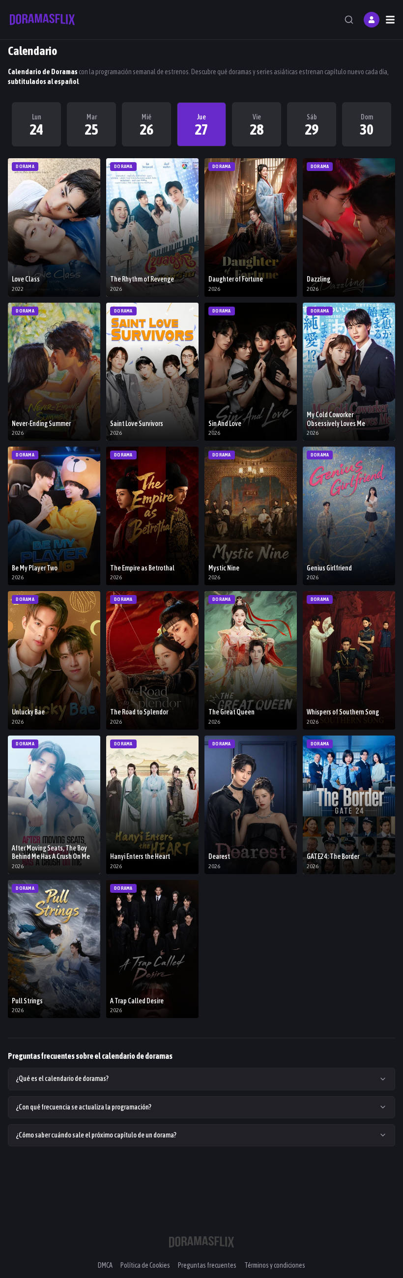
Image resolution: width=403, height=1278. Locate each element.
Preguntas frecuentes (207, 1265)
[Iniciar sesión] (371, 20)
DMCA (105, 1265)
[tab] (36, 124)
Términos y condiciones (274, 1265)
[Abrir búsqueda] (349, 19)
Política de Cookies (145, 1265)
